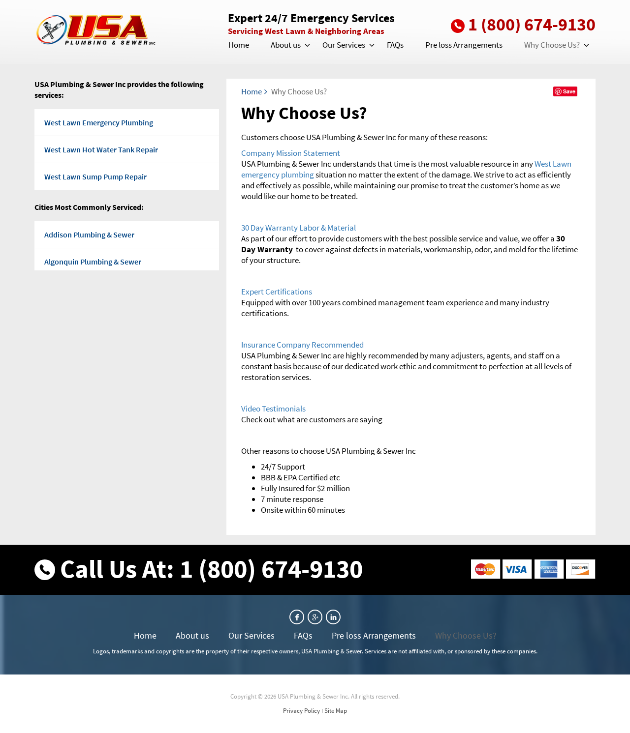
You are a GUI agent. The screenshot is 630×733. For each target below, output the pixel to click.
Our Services (343, 44)
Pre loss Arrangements (464, 44)
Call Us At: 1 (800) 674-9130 (211, 569)
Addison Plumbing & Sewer (89, 234)
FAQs (395, 44)
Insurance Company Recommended (302, 344)
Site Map (335, 710)
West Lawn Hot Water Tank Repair (101, 149)
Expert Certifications (276, 291)
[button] (307, 45)
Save (569, 91)
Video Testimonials (273, 408)
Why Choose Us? (552, 44)
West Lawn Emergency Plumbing (98, 122)
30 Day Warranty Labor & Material (298, 227)
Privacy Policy (301, 710)
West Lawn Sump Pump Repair (95, 176)
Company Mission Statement (290, 152)
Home (238, 44)
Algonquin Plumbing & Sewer (92, 261)
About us (286, 44)
